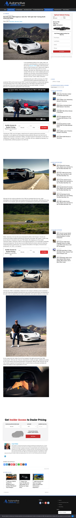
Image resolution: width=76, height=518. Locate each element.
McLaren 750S (32, 65)
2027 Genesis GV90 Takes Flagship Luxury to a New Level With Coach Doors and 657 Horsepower (64, 244)
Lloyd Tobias (8, 19)
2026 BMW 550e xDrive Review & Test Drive (64, 111)
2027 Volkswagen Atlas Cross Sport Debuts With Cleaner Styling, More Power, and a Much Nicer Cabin (64, 260)
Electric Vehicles (66, 9)
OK (72, 516)
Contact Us (60, 504)
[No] (74, 516)
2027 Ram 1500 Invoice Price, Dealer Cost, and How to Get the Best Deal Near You (64, 174)
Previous (5, 481)
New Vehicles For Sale (28, 9)
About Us (60, 500)
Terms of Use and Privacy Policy (63, 502)
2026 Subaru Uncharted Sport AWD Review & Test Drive (64, 106)
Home (5, 9)
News (21, 21)
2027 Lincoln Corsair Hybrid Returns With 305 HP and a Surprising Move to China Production (64, 235)
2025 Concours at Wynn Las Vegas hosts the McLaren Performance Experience (38, 484)
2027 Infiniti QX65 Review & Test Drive (64, 137)
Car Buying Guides (19, 9)
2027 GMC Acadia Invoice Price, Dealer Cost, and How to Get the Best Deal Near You (65, 202)
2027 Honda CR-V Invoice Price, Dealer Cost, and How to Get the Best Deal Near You (65, 167)
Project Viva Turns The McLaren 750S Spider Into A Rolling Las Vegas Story (24, 484)
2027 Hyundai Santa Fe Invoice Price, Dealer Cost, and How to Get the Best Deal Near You (65, 188)
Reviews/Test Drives (57, 9)
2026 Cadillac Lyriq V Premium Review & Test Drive (64, 131)
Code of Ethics (61, 506)
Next (47, 481)
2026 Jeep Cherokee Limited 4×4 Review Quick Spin (64, 94)
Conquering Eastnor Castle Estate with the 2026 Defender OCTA (64, 125)
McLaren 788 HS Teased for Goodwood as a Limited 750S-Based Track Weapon (11, 484)
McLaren (17, 21)
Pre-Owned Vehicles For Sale (38, 9)
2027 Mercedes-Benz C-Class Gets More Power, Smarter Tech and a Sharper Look (65, 252)
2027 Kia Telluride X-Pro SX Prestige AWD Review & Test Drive (64, 118)
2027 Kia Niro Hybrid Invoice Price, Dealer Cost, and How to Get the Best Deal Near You (65, 181)
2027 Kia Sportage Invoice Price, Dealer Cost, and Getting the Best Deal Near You (65, 195)
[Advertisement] (49, 4)
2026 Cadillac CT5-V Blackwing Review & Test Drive (64, 100)
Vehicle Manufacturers (49, 9)
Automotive (11, 21)
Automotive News (11, 9)
